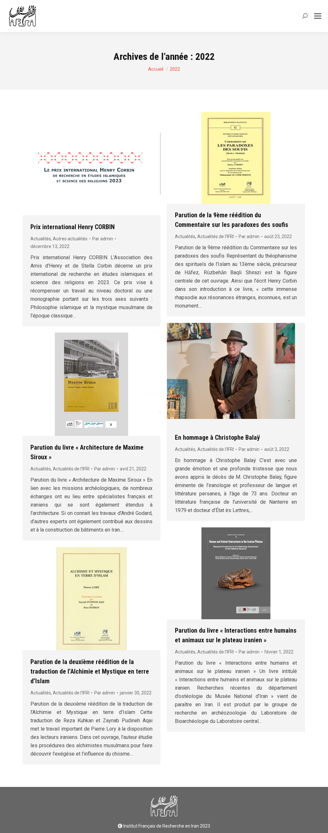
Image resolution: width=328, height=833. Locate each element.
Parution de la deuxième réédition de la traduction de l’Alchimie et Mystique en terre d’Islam (89, 671)
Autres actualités (70, 238)
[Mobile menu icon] (318, 16)
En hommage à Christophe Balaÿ (217, 437)
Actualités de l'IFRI (215, 236)
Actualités (40, 238)
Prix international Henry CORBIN (72, 227)
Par (102, 238)
